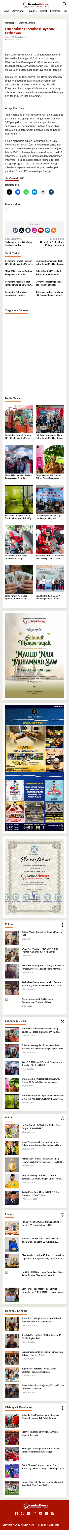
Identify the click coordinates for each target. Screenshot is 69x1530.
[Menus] (5, 4)
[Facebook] (15, 230)
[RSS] (53, 230)
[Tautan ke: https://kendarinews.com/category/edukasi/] (62, 1215)
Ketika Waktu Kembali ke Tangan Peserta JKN (42, 933)
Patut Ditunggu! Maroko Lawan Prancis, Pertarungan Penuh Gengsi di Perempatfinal (43, 1467)
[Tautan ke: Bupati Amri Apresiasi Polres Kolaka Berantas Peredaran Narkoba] (12, 1374)
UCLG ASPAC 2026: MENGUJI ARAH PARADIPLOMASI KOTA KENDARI (40, 950)
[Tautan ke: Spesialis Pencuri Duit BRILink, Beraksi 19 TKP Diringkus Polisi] (12, 1341)
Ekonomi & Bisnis (12, 40)
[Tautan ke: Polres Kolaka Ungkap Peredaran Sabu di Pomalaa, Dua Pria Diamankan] (12, 1324)
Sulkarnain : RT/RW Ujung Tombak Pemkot (18, 242)
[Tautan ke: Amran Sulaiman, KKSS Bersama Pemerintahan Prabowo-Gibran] (12, 1005)
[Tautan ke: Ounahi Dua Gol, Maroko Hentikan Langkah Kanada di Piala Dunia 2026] (12, 1488)
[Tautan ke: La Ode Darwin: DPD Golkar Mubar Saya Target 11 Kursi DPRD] (12, 1131)
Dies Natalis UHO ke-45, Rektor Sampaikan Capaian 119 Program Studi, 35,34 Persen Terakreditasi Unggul (43, 1257)
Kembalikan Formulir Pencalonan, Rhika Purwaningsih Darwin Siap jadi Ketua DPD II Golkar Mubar (43, 1161)
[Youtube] (41, 230)
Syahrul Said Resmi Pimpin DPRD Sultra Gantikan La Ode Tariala (40, 1194)
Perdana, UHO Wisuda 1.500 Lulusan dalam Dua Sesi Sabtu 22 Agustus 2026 (41, 1240)
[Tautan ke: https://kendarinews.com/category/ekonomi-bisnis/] (62, 1022)
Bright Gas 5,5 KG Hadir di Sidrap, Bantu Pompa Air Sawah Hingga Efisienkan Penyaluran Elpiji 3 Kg (48, 273)
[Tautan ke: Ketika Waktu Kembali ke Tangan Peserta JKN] (12, 938)
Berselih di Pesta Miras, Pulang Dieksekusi (52, 242)
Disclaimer (54, 1525)
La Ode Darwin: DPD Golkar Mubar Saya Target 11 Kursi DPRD (41, 1127)
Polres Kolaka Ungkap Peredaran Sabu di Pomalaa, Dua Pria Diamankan (41, 1320)
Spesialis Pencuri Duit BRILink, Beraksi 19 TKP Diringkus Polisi (41, 1337)
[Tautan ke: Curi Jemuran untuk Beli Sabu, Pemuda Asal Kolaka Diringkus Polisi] (12, 1358)
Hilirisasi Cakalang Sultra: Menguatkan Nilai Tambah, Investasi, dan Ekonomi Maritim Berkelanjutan (43, 967)
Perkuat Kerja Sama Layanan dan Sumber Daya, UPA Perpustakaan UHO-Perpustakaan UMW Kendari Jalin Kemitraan (41, 1224)
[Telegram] (47, 230)
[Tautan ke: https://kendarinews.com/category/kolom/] (62, 925)
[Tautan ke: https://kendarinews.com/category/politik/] (62, 1118)
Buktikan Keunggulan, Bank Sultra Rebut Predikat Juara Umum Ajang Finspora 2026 (49, 263)
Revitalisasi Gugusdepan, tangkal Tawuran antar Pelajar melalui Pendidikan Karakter (42, 984)
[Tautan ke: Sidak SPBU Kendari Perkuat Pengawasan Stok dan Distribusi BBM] (12, 1068)
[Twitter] (21, 230)
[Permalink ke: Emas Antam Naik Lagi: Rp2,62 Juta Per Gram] (19, 579)
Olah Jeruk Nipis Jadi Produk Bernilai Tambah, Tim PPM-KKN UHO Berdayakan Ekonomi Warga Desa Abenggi (42, 1291)
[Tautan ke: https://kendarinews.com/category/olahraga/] (62, 1408)
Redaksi (42, 1525)
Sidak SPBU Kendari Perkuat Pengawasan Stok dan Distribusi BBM (19, 273)
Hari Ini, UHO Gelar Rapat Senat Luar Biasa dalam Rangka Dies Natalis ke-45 (42, 1273)
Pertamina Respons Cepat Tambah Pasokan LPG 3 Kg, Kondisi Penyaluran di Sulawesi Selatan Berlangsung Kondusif (18, 284)
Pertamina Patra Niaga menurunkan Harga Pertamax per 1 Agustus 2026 (16, 294)
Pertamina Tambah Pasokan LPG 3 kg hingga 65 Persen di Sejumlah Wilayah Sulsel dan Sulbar (19, 263)
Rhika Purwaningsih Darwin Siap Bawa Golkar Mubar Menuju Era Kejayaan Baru (41, 1143)
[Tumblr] (28, 230)
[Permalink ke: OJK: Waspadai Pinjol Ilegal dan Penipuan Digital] (50, 499)
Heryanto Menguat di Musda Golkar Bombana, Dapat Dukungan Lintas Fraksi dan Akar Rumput (41, 1177)
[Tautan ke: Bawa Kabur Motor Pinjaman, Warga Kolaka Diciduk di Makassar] (12, 1391)
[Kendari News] (35, 5)
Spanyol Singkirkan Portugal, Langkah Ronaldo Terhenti (40, 1433)
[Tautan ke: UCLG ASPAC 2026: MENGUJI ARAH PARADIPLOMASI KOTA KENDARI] (12, 954)
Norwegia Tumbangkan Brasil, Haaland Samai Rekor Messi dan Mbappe (40, 1450)
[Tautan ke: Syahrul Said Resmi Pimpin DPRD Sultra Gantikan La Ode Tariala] (12, 1198)
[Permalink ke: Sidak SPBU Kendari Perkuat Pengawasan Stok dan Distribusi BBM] (19, 459)
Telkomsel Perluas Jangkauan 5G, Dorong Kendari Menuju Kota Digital (50, 294)
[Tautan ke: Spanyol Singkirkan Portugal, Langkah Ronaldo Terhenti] (12, 1437)
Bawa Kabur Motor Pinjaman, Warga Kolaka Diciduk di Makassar (43, 1387)
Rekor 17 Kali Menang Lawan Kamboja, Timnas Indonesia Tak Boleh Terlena (40, 1416)
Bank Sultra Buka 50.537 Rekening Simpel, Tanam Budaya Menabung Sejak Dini (50, 598)
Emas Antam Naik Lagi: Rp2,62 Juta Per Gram (16, 597)
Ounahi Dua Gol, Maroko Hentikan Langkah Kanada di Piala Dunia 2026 (42, 1483)
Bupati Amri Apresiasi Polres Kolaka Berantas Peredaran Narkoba (39, 1370)
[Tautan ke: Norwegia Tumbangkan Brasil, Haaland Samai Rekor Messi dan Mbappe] (12, 1454)
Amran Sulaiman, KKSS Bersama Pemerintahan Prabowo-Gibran (37, 1000)
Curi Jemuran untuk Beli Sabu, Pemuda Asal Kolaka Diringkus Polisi (42, 1353)
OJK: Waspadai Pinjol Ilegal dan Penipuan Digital (49, 283)
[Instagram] (34, 230)
